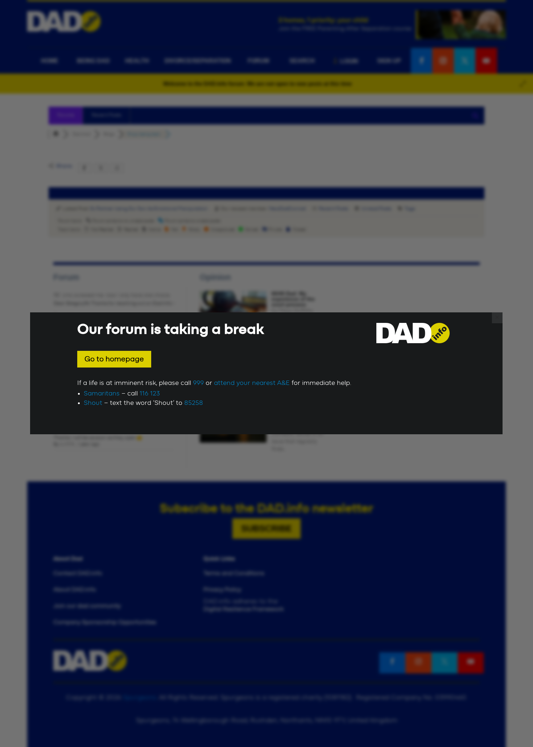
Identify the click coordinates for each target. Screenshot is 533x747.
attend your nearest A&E (252, 383)
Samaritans (102, 393)
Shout (93, 403)
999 (198, 383)
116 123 (150, 393)
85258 (193, 403)
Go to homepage (114, 359)
